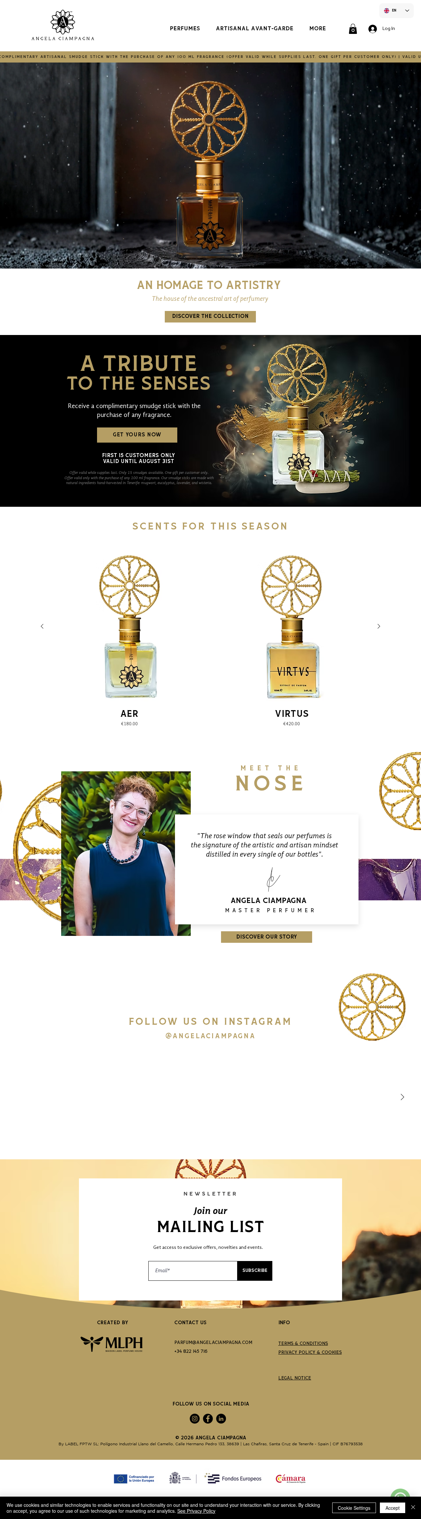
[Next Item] (402, 1097)
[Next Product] (379, 626)
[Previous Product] (42, 626)
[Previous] (17, 857)
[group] (210, 638)
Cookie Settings (354, 1508)
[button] (353, 29)
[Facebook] (208, 1419)
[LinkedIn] (221, 1419)
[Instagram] (195, 1419)
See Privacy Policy (196, 1510)
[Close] (413, 1508)
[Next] (404, 857)
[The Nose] (210, 955)
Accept (392, 1508)
